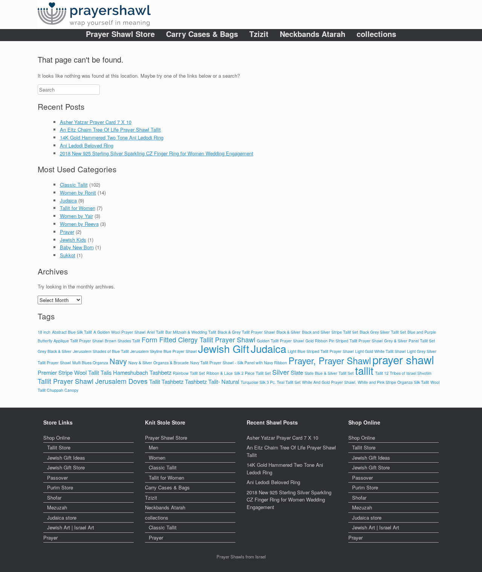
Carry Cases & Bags (202, 34)
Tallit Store (58, 447)
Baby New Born (77, 247)
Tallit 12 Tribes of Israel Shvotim (403, 373)
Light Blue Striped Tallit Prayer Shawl (321, 351)
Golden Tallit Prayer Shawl (280, 341)
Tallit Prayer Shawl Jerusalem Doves (93, 381)
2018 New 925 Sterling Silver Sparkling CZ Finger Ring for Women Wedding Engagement (156, 153)
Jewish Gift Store (66, 467)
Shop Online (56, 437)
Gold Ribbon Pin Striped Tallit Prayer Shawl (344, 341)
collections (376, 34)
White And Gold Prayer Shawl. (329, 382)
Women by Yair (76, 215)
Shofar (54, 497)
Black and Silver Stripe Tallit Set (330, 332)
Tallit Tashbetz (166, 381)
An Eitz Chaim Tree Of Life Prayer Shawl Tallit (110, 129)
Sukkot (67, 255)
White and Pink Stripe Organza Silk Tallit (393, 382)
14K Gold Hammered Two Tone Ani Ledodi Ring (111, 137)
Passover (57, 477)
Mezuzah (57, 507)
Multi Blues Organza (90, 362)
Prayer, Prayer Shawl (329, 360)
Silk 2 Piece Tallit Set (252, 373)
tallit (364, 370)
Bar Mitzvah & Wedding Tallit (190, 332)
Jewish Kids (73, 239)
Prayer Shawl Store (120, 34)
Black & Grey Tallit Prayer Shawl (246, 332)
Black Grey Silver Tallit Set (383, 332)
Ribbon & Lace (219, 373)
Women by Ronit (78, 192)
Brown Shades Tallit (122, 341)
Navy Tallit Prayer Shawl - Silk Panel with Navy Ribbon (238, 362)
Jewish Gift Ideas (66, 457)
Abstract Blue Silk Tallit (72, 332)
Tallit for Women (77, 208)
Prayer (67, 231)
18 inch (44, 332)
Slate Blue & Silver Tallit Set (329, 373)
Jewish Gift (223, 348)
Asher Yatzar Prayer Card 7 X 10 (95, 122)
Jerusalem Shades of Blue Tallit (101, 351)
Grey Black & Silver (55, 351)
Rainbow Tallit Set (189, 373)
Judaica (68, 200)
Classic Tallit (74, 184)
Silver (280, 372)
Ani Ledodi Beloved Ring (86, 145)
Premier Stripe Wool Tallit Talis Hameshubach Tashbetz (104, 372)
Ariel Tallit (155, 332)
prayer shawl (403, 359)
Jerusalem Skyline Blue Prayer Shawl (163, 351)
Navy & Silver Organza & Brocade (158, 362)
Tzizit (258, 34)
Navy (118, 361)
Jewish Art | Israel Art (70, 527)
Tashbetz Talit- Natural (212, 381)
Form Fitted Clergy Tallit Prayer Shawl (198, 339)
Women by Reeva (79, 223)
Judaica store (61, 517)
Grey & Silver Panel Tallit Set (409, 341)
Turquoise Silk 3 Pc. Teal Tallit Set (270, 382)
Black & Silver (288, 332)
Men (153, 447)
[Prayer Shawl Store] (94, 14)
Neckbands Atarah (312, 34)
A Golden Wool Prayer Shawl (119, 332)
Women (157, 457)
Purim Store (60, 487)
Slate (297, 372)
